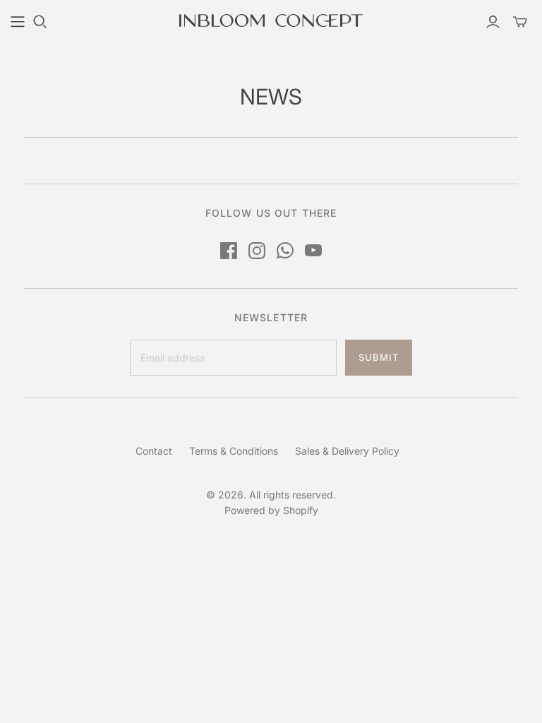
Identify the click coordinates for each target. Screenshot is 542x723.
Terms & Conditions (233, 451)
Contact (154, 451)
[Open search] (40, 22)
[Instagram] (256, 250)
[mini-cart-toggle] (520, 22)
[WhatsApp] (285, 250)
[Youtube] (313, 250)
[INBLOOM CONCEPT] (271, 20)
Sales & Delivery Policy (347, 451)
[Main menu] (18, 22)
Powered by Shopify (271, 510)
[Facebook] (228, 250)
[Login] (493, 22)
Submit (379, 357)
